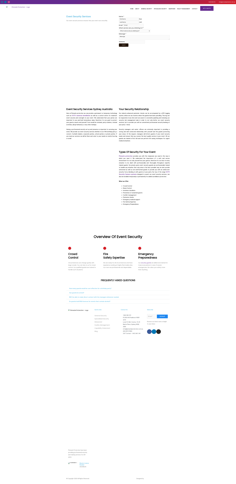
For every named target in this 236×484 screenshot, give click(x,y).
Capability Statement (102, 328)
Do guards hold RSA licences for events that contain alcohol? (89, 301)
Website (122, 42)
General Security (146, 8)
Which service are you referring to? (131, 28)
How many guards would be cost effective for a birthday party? (90, 288)
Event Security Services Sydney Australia (89, 109)
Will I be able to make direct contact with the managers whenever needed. (94, 297)
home (131, 8)
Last (140, 22)
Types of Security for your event (137, 152)
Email (121, 25)
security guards (146, 263)
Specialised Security (160, 8)
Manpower (172, 8)
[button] (118, 288)
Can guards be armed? (76, 293)
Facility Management (183, 8)
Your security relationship (134, 109)
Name (121, 16)
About (137, 8)
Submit (123, 45)
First (140, 19)
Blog (96, 331)
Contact (194, 8)
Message (122, 34)
